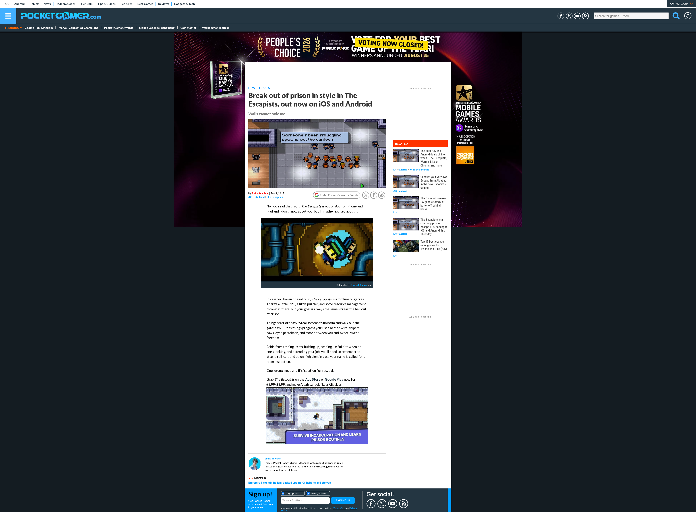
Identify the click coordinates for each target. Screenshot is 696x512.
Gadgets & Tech (184, 3)
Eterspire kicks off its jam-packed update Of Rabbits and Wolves (289, 482)
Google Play (334, 379)
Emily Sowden (259, 193)
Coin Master (188, 27)
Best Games (145, 3)
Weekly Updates (318, 493)
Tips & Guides (106, 3)
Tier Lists (86, 3)
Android (19, 3)
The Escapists (274, 197)
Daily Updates (292, 493)
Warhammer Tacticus (215, 27)
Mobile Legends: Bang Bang (157, 27)
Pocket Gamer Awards (118, 27)
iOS (7, 3)
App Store (312, 379)
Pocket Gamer (359, 285)
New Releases (259, 88)
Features (126, 3)
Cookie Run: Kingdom (39, 27)
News (47, 3)
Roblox (34, 3)
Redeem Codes (65, 3)
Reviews (163, 3)
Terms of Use (339, 508)
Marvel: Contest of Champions (78, 27)
